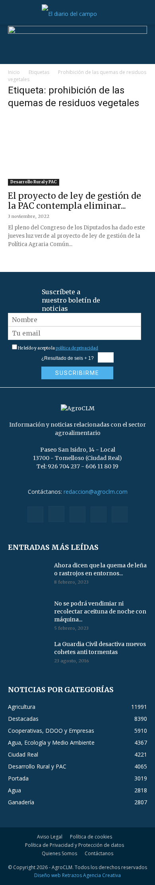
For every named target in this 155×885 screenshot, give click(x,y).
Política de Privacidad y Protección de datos (74, 845)
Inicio (14, 72)
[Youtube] (120, 514)
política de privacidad (77, 348)
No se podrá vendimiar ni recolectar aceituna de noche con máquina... (100, 611)
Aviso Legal (49, 836)
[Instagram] (56, 514)
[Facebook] (35, 514)
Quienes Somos (59, 853)
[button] (13, 14)
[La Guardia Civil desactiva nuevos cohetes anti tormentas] (28, 654)
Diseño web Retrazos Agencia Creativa (77, 875)
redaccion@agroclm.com (96, 491)
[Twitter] (99, 514)
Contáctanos (99, 853)
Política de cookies (91, 836)
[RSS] (77, 514)
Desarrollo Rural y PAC (33, 181)
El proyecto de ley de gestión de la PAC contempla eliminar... (74, 200)
